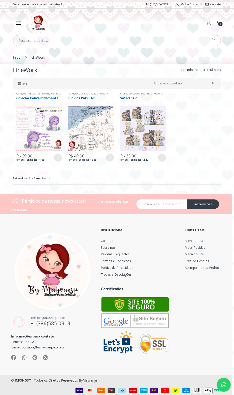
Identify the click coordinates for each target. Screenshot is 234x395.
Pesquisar (214, 40)
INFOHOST (23, 380)
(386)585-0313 (159, 4)
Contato (215, 4)
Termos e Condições (116, 261)
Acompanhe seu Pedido (202, 267)
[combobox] (110, 40)
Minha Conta (189, 4)
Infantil (145, 93)
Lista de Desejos (197, 261)
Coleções (22, 93)
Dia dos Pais (88, 93)
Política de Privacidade (117, 267)
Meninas (56, 93)
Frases (33, 93)
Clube (123, 93)
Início (17, 57)
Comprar (58, 158)
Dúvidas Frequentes (115, 254)
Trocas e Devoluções (116, 274)
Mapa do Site (194, 254)
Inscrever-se (203, 204)
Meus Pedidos (195, 247)
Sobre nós (108, 247)
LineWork (44, 93)
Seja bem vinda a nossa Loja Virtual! (37, 4)
